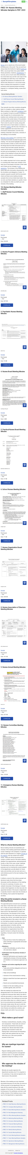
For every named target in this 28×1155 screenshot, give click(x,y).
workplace (20, 111)
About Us (17, 1150)
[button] (26, 1)
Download (7, 245)
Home (2, 5)
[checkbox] (1, 1)
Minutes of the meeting (7, 138)
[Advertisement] (14, 26)
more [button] (2, 103)
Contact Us (11, 1150)
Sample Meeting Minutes (10, 5)
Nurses (3, 65)
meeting (8, 126)
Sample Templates (18, 1153)
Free (23, 1)
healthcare (23, 69)
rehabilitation (20, 73)
